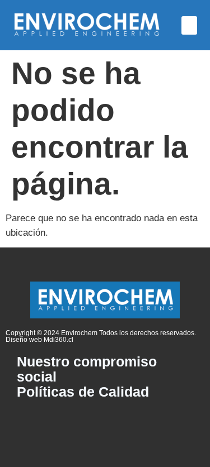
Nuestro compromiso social (87, 369)
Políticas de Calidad (83, 391)
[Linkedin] (105, 422)
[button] (189, 25)
